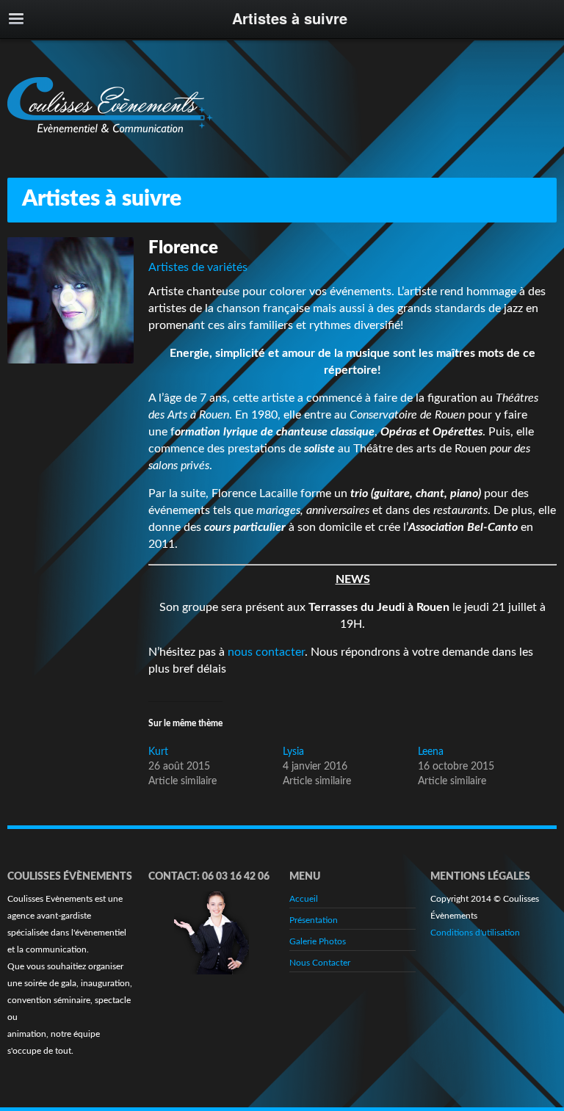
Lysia (293, 752)
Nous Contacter (319, 962)
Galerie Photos (317, 941)
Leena (431, 752)
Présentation (313, 920)
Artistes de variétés (197, 267)
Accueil (303, 898)
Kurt (158, 752)
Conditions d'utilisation (475, 932)
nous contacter (266, 652)
